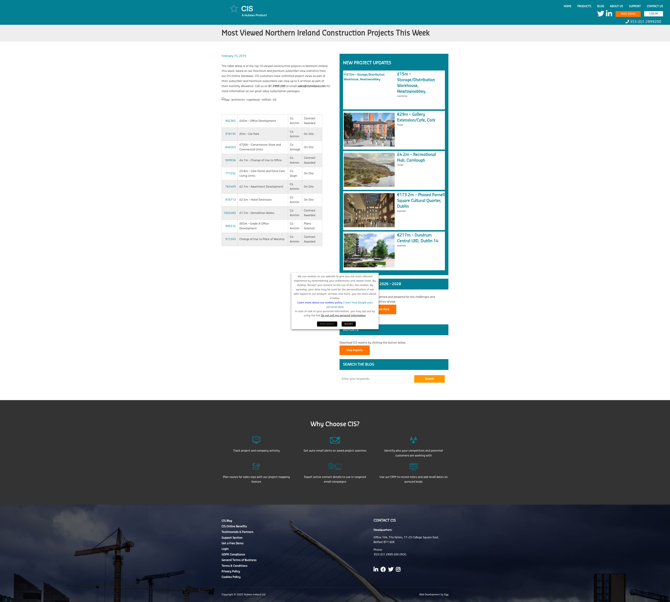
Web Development (430, 594)
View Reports (355, 350)
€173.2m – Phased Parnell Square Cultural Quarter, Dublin (421, 200)
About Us (616, 6)
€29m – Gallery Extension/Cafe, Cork (416, 117)
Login (225, 548)
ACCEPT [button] (348, 324)
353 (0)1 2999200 (645, 22)
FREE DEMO (628, 14)
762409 (230, 186)
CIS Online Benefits (234, 526)
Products (584, 6)
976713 (230, 199)
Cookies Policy (231, 576)
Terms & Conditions (234, 565)
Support (635, 6)
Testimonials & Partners (237, 532)
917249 (230, 239)
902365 (230, 121)
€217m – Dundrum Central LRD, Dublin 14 (417, 238)
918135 (230, 134)
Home (567, 6)
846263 (230, 147)
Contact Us (655, 6)
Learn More (382, 309)
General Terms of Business (239, 560)
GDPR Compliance (233, 554)
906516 (230, 226)
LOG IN (653, 13)
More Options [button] (327, 324)
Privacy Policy (231, 571)
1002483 (230, 213)
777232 (230, 173)
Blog (600, 6)
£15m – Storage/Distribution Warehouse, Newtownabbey (416, 82)
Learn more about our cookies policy (320, 302)
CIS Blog (227, 520)
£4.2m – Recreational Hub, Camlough (416, 157)
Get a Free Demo (232, 543)
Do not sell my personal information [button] (343, 315)
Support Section (232, 537)
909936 (230, 160)
